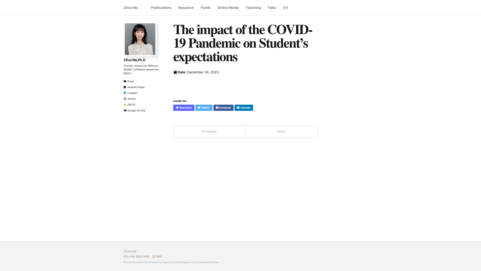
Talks (272, 8)
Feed (158, 256)
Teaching (253, 8)
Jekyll (166, 262)
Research (186, 8)
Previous (209, 131)
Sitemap (130, 251)
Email (130, 81)
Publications (161, 8)
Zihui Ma (131, 8)
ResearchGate (136, 87)
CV (285, 8)
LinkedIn (132, 92)
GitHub (131, 98)
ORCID (131, 104)
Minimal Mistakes (209, 262)
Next (281, 131)
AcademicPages (180, 262)
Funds (206, 8)
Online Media (228, 8)
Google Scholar (136, 110)
